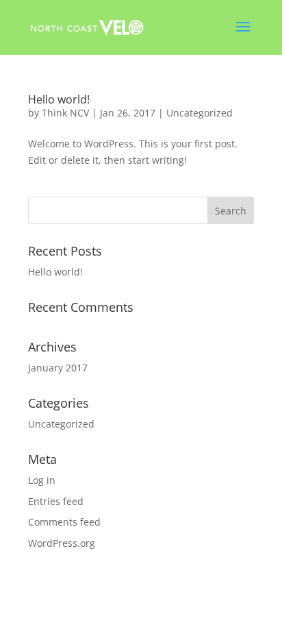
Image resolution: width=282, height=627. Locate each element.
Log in (41, 480)
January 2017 (58, 367)
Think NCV (65, 112)
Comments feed (64, 521)
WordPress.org (61, 543)
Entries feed (56, 501)
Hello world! (59, 99)
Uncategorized (199, 112)
